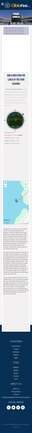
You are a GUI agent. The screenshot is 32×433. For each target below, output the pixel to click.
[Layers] (26, 184)
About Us (16, 389)
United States (9, 31)
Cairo (16, 379)
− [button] (5, 186)
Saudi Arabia (16, 346)
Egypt (16, 358)
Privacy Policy (16, 392)
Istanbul (16, 376)
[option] (16, 17)
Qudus (16, 373)
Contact (16, 394)
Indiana (19, 31)
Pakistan (16, 355)
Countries (17, 28)
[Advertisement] (16, 54)
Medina (16, 370)
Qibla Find (8, 28)
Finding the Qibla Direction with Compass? (16, 397)
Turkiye (16, 349)
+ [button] (5, 183)
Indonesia (16, 352)
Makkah (16, 367)
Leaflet (19, 223)
